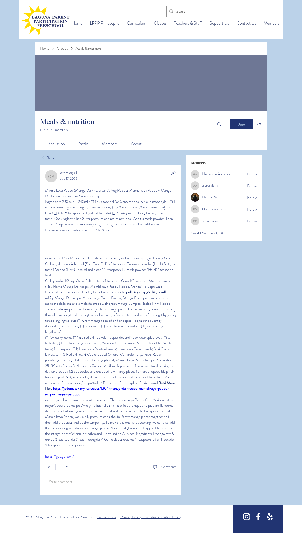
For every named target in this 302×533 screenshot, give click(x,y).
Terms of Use (106, 517)
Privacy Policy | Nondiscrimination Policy (150, 517)
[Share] (173, 173)
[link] (56, 144)
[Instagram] (246, 516)
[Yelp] (269, 516)
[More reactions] (65, 467)
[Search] (219, 124)
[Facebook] (258, 516)
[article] (110, 330)
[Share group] (259, 124)
